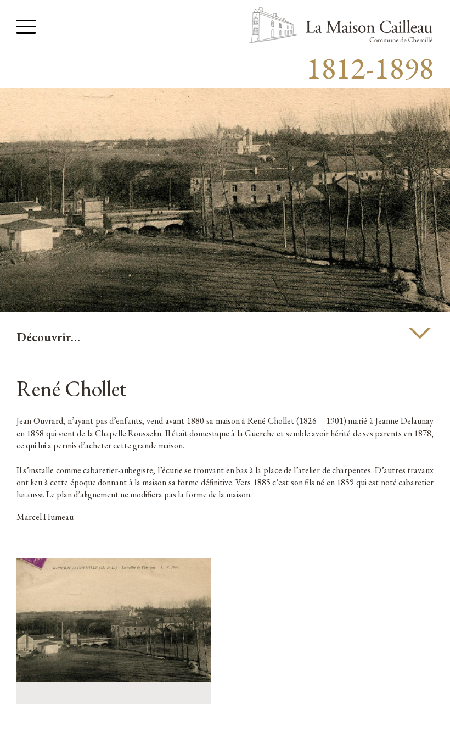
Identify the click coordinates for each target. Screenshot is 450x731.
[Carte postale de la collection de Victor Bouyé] (113, 678)
